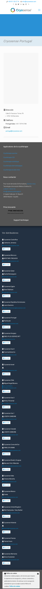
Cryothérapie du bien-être (11, 170)
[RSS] (29, 4)
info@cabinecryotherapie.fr (12, 191)
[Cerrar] (38, 574)
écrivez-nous (31, 184)
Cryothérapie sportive (10, 153)
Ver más (6, 249)
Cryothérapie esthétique (11, 161)
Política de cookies (14, 586)
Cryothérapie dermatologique (12, 166)
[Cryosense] (21, 10)
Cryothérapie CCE (9, 157)
